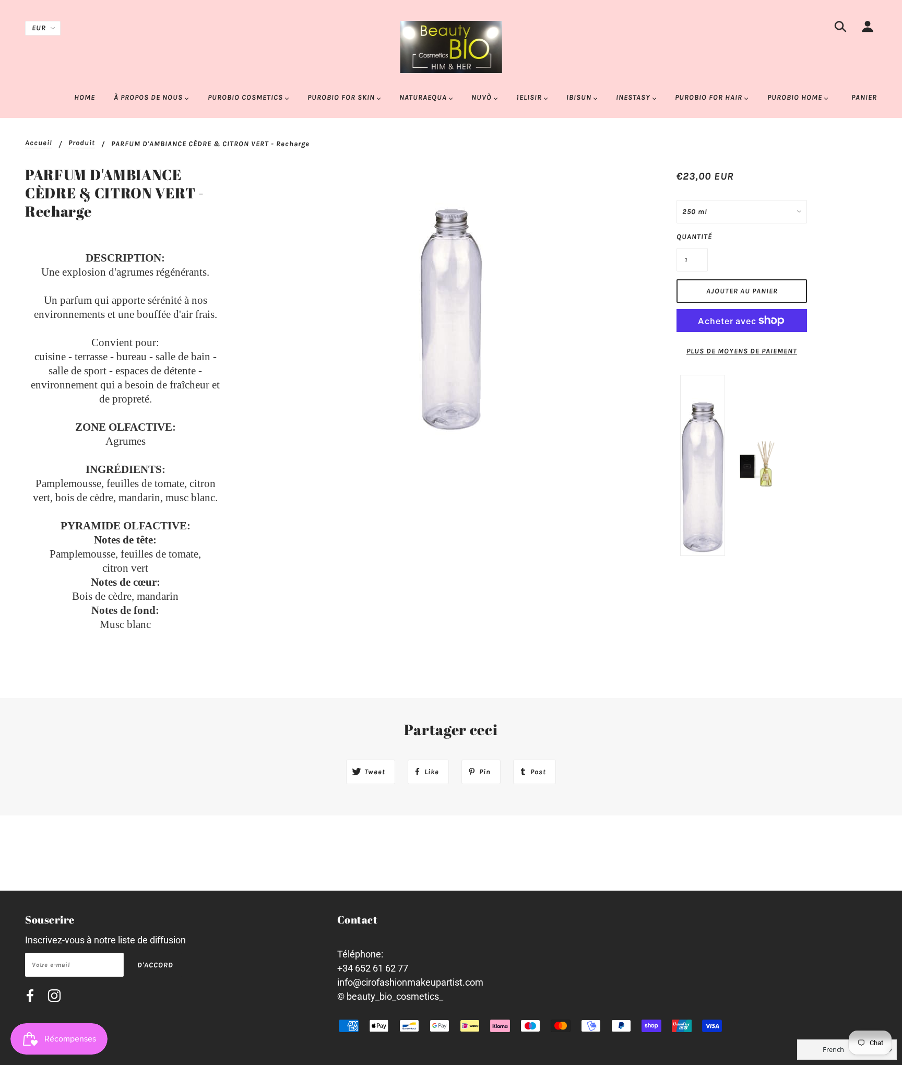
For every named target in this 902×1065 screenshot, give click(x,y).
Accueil (38, 143)
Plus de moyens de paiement (741, 351)
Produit (81, 143)
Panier (864, 97)
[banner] (451, 46)
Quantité (692, 236)
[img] (840, 28)
